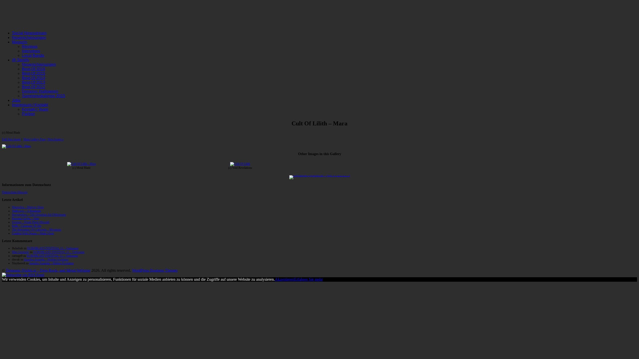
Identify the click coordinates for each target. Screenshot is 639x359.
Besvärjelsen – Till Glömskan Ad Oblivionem (39, 214)
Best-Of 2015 (33, 73)
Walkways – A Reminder (26, 211)
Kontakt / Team (35, 109)
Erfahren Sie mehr (308, 279)
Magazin (19, 42)
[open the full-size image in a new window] (16, 146)
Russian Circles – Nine (25, 218)
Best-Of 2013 (33, 82)
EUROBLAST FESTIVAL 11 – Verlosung (52, 248)
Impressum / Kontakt (30, 105)
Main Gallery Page (34, 139)
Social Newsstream (29, 33)
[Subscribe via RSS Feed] (23, 275)
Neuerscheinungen (29, 37)
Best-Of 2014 (33, 78)
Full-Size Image (11, 139)
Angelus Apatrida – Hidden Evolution (46, 259)
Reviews (29, 46)
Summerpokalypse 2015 (43, 96)
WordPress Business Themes (154, 270)
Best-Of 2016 (33, 69)
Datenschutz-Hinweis (14, 192)
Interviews (31, 51)
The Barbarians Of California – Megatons (36, 229)
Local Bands (33, 55)
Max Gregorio (20, 252)
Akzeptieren (284, 279)
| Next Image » (55, 139)
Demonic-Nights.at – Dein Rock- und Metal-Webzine (48, 270)
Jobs (16, 100)
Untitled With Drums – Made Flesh (33, 233)
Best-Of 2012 (33, 87)
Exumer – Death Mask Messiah (30, 222)
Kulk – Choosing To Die (26, 226)
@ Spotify (20, 60)
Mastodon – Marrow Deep (28, 207)
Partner (28, 114)
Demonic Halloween (40, 91)
